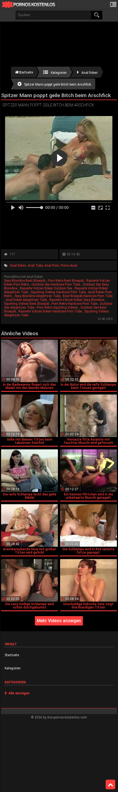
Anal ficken (18, 265)
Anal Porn (51, 265)
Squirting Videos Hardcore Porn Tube (58, 292)
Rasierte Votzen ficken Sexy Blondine (77, 300)
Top (110, 784)
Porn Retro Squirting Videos (58, 307)
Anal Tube (35, 265)
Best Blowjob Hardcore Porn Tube (88, 296)
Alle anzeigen (19, 693)
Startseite (12, 655)
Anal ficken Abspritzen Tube (27, 300)
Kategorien (13, 668)
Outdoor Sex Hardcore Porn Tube (56, 284)
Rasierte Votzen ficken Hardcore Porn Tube (50, 311)
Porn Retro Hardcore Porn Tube (75, 304)
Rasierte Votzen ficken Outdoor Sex (46, 288)
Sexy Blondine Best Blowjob (25, 281)
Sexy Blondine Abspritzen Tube (38, 296)
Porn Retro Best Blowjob (66, 281)
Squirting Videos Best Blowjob (27, 304)
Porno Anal (69, 265)
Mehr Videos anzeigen (59, 620)
